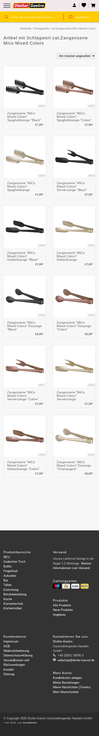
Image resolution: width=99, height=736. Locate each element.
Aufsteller (9, 576)
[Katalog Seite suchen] (71, 17)
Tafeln (7, 585)
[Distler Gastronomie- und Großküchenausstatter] (29, 7)
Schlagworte (41, 28)
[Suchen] (6, 17)
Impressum (10, 641)
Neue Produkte (63, 610)
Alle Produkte (62, 605)
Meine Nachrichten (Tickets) (71, 687)
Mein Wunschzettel (66, 692)
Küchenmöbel (12, 608)
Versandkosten (30, 723)
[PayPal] (85, 586)
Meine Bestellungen (66, 682)
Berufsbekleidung (14, 594)
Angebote (59, 614)
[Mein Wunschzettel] (84, 5)
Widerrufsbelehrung (16, 651)
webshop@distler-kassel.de (76, 660)
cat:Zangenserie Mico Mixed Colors (73, 28)
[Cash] (66, 586)
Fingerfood (10, 571)
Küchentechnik (13, 603)
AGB (6, 646)
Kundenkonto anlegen (67, 678)
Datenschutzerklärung (17, 655)
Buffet (7, 566)
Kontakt (8, 669)
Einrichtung (10, 589)
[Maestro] (57, 586)
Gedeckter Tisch (14, 561)
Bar (5, 580)
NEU (6, 557)
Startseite (26, 28)
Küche (7, 599)
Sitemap (9, 674)
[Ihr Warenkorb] (92, 5)
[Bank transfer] (75, 586)
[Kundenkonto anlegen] (74, 5)
